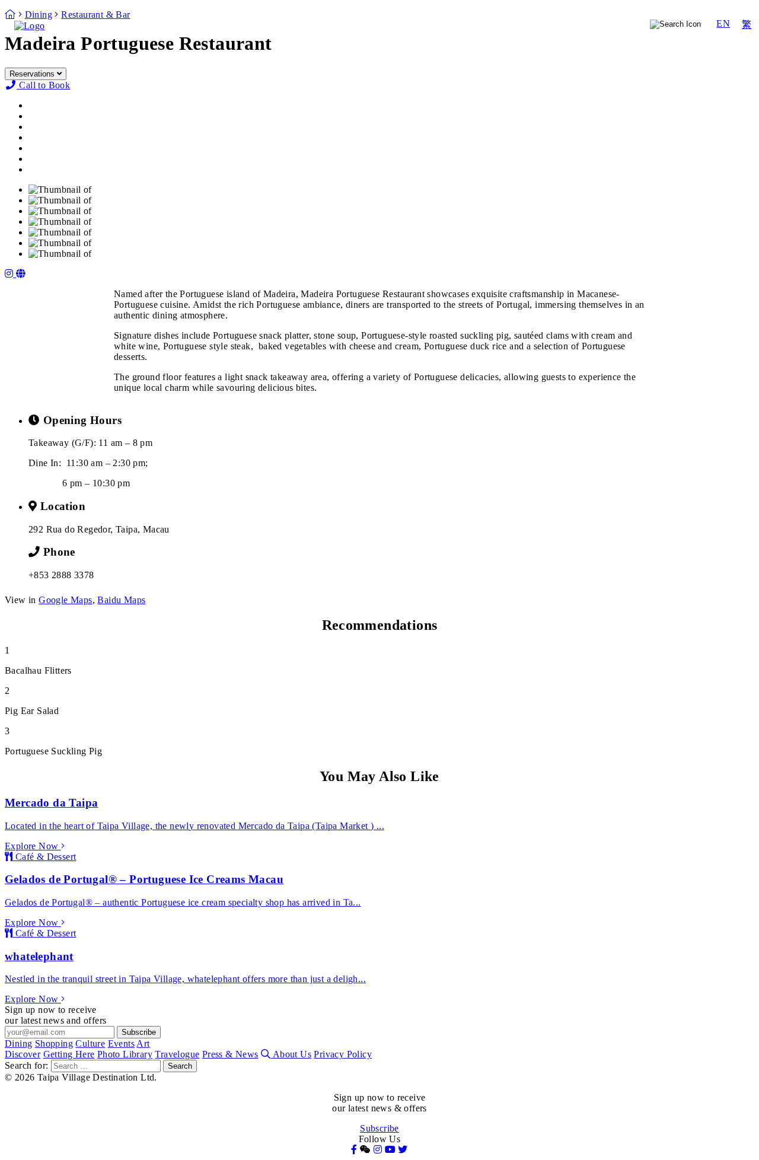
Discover (499, 39)
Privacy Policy (343, 1054)
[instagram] (10, 274)
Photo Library (621, 39)
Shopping (473, 24)
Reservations (33, 73)
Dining (418, 24)
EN (723, 23)
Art (624, 24)
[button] (365, 1150)
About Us (292, 1054)
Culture (532, 24)
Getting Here (555, 39)
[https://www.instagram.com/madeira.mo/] (20, 274)
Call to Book (43, 85)
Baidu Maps (121, 600)
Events (584, 24)
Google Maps (65, 600)
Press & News (230, 1054)
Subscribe (379, 1128)
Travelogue (683, 39)
